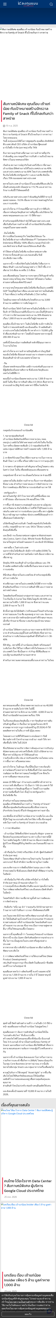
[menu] (5, 4)
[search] (51, 4)
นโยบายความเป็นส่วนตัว (19, 1301)
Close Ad (28, 424)
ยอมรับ (28, 1314)
